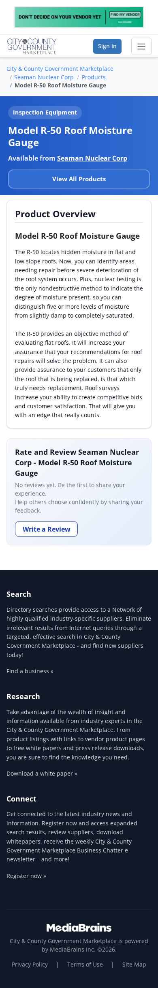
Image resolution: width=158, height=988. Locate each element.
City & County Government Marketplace (59, 68)
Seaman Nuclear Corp (44, 77)
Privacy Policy (30, 964)
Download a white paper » (41, 773)
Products (94, 77)
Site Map (134, 964)
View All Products (79, 179)
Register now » (26, 876)
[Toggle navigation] (141, 46)
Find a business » (29, 671)
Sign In (107, 46)
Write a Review (46, 529)
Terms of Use (85, 964)
